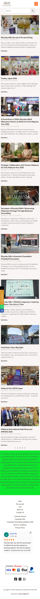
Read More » (4, 51)
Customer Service (20, 516)
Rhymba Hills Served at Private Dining (17, 38)
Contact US (20, 512)
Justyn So (13, 533)
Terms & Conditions (20, 525)
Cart (20, 507)
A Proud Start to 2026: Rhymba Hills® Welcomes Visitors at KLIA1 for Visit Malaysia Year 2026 (20, 122)
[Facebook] (15, 579)
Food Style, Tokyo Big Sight (12, 348)
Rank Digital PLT (24, 594)
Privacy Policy (20, 528)
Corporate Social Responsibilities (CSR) (20, 522)
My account (20, 504)
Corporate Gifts (20, 519)
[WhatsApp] (24, 579)
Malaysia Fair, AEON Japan (12, 388)
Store (20, 501)
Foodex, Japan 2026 (9, 78)
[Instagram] (20, 579)
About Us (20, 510)
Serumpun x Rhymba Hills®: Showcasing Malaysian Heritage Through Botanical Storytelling (17, 211)
